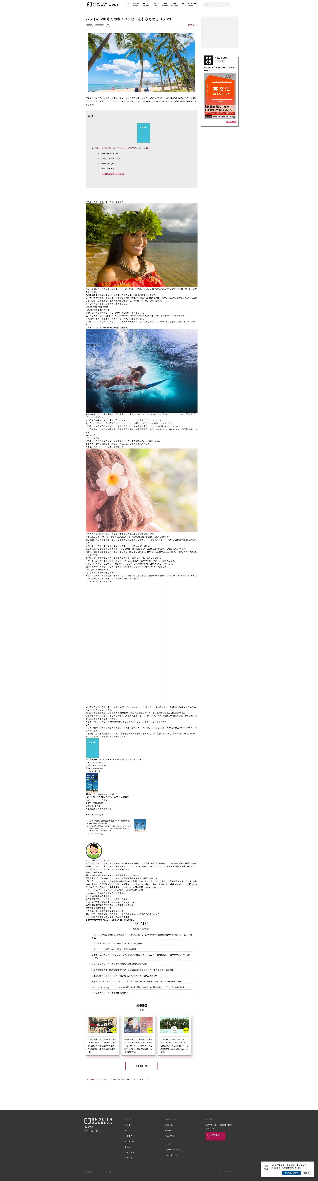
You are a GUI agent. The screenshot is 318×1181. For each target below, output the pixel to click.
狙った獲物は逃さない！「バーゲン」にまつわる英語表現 (117, 943)
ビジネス (128, 1136)
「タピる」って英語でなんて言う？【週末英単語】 (114, 949)
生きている (143, 548)
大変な (126, 539)
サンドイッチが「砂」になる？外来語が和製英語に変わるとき (119, 963)
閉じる (306, 1173)
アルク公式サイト (172, 1155)
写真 (179, 321)
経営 (189, 414)
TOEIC (127, 1130)
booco (105, 878)
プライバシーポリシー (108, 1171)
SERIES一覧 (142, 1066)
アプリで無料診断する (291, 1173)
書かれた (135, 727)
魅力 (174, 712)
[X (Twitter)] (97, 1131)
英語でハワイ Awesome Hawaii (100, 794)
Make (88, 569)
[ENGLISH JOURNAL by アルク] (97, 4)
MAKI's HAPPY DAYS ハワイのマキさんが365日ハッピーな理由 (122, 148)
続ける (122, 426)
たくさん (137, 101)
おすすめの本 (99, 26)
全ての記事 (129, 1152)
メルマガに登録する (213, 1136)
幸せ (96, 309)
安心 (134, 557)
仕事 (96, 551)
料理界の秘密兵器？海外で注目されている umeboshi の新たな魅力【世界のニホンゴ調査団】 (133, 969)
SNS (108, 26)
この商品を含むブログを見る (113, 173)
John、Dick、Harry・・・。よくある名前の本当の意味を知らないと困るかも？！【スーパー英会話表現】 (139, 987)
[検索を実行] (227, 4)
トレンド (128, 1147)
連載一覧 (169, 1125)
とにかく (131, 423)
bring (95, 306)
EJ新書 (168, 1130)
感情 (107, 563)
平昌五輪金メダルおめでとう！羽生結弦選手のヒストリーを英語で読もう (124, 975)
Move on (90, 435)
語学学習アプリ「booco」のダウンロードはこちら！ (112, 919)
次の (100, 893)
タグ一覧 (91, 1079)
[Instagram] (91, 1131)
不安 (141, 560)
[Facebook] (86, 1131)
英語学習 (128, 1125)
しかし (180, 297)
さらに (140, 721)
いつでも (112, 536)
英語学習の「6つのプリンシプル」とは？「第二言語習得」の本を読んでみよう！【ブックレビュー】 (136, 981)
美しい (168, 715)
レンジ (130, 420)
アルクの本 (170, 1136)
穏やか (95, 294)
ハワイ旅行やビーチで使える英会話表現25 (110, 993)
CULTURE (89, 26)
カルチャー (129, 1141)
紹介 (187, 429)
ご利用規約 (88, 1171)
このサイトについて (173, 1149)
